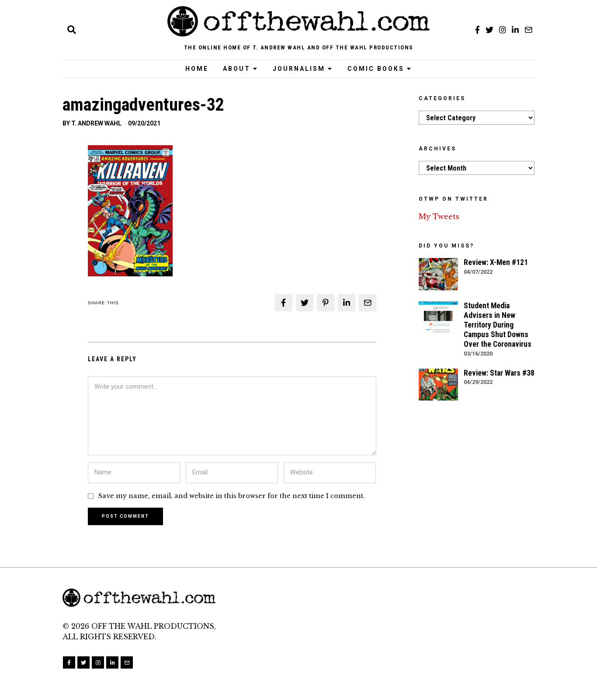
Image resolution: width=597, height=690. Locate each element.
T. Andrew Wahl (96, 123)
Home (196, 68)
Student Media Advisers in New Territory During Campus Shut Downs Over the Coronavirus (497, 324)
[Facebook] (477, 29)
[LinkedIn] (515, 29)
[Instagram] (502, 29)
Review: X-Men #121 (496, 262)
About (236, 68)
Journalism (299, 68)
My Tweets (439, 216)
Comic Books (375, 68)
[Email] (528, 29)
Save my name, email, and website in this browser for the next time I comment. (231, 496)
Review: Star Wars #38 (499, 373)
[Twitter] (489, 29)
